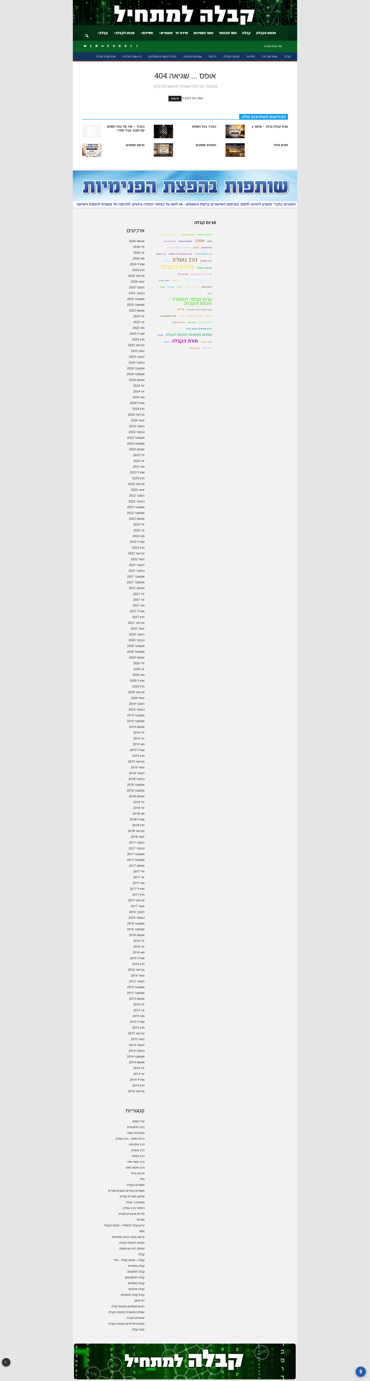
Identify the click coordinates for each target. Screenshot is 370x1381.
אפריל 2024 (137, 403)
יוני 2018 (139, 808)
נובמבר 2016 (137, 918)
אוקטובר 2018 (136, 784)
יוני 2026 (139, 252)
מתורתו (171, 287)
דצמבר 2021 (137, 565)
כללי (142, 1179)
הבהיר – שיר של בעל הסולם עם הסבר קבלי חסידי (126, 128)
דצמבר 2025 (137, 287)
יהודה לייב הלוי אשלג (197, 280)
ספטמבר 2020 (136, 651)
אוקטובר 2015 (136, 987)
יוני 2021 (139, 599)
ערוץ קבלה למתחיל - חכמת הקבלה (190, 301)
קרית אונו (192, 322)
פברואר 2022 (136, 553)
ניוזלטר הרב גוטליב (134, 1208)
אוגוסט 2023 (137, 449)
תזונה (166, 342)
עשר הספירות (203, 33)
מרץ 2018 (138, 825)
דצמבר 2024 (137, 357)
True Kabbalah (188, 234)
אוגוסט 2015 (137, 998)
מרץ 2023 (138, 478)
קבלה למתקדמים (135, 1277)
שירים (160, 335)
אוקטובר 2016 (136, 923)
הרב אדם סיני (137, 1144)
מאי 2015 (139, 1016)
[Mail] (114, 46)
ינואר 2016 (138, 975)
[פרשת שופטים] (91, 150)
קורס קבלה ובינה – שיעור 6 (270, 127)
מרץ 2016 (138, 964)
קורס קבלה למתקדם (133, 1295)
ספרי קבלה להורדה (273, 46)
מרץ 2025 (138, 339)
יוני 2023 (139, 461)
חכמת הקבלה (266, 33)
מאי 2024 (139, 397)
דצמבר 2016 (137, 912)
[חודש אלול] (235, 150)
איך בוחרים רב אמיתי (169, 234)
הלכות (212, 56)
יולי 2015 (139, 1004)
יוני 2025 (139, 322)
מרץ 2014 (138, 1085)
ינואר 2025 (138, 351)
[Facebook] (137, 46)
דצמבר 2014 (137, 1045)
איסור (209, 241)
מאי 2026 (139, 258)
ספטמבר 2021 (136, 582)
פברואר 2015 (136, 1033)
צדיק (180, 309)
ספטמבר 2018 (136, 790)
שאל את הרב (269, 56)
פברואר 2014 (136, 1091)
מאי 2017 (139, 883)
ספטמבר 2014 (136, 1056)
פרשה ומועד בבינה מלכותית (128, 1237)
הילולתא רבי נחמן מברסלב (178, 247)
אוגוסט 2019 (137, 727)
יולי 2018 (139, 802)
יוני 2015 (139, 1010)
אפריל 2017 (137, 889)
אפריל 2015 (137, 1022)
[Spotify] (96, 46)
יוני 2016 (139, 946)
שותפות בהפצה (192, 56)
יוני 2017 (139, 877)
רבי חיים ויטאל (178, 322)
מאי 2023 (139, 466)
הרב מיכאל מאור (135, 1167)
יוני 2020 (139, 669)
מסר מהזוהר (228, 33)
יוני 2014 (139, 1074)
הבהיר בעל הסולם (204, 127)
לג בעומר (176, 280)
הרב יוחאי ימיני (136, 1162)
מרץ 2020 (138, 686)
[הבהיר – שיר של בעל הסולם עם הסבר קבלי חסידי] (91, 131)
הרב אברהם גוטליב (203, 254)
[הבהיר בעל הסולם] (163, 131)
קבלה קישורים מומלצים (162, 56)
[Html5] (125, 46)
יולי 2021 (139, 594)
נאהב (162, 287)
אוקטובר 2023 (136, 438)
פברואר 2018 (136, 831)
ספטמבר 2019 (136, 721)
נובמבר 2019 (137, 709)
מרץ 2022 (138, 547)
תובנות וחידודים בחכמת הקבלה (126, 1323)
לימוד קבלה (164, 280)
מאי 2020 (139, 675)
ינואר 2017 (138, 906)
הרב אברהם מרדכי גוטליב (180, 254)
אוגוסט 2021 (137, 588)
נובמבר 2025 (137, 293)
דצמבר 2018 (137, 773)
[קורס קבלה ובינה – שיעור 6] (235, 131)
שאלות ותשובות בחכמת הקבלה (126, 1312)
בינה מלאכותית (136, 1127)
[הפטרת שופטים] (163, 150)
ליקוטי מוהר (207, 287)
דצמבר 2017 (137, 842)
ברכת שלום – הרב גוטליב (130, 1138)
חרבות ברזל (138, 1173)
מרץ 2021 (138, 617)
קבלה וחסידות (136, 1266)
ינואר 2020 (138, 698)
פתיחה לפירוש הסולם (132, 1248)
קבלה (246, 33)
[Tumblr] (91, 46)
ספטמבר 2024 (136, 374)
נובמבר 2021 (137, 571)
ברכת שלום (207, 247)
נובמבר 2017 (137, 848)
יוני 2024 (139, 391)
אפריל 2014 (137, 1079)
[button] (86, 33)
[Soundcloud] (102, 46)
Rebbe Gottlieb (205, 234)
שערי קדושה (206, 342)
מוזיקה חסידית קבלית (132, 1196)
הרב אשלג (161, 254)
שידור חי (181, 33)
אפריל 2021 (137, 611)
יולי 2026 (139, 247)
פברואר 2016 (136, 970)
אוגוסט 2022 (137, 518)
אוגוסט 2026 (137, 241)
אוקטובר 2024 (136, 368)
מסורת (179, 287)
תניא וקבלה (194, 348)
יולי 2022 (139, 524)
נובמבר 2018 (137, 779)
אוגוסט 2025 (137, 310)
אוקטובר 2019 (136, 715)
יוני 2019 (139, 738)
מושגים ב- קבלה (135, 1202)
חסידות (147, 33)
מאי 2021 (139, 605)
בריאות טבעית (169, 241)
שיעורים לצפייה (135, 1318)
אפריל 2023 (137, 472)
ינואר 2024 (138, 420)
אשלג (199, 241)
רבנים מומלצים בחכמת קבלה (128, 1306)
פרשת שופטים (135, 145)
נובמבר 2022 (137, 501)
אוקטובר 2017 (136, 854)
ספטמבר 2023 (136, 443)
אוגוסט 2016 (137, 935)
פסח (142, 1231)
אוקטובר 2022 (136, 507)
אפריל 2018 (137, 819)
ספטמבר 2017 (136, 860)
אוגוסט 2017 (137, 865)
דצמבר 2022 (137, 495)
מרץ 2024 (138, 409)
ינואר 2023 (138, 490)
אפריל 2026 (137, 264)
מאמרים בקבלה (136, 1185)
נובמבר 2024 (137, 362)
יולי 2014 (139, 1068)
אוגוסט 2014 (137, 1062)
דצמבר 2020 (137, 634)
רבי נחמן (140, 1300)
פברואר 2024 (136, 414)
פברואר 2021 (136, 623)
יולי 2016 (139, 941)
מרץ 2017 (138, 894)
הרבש (167, 261)
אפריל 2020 (137, 680)
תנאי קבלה (138, 1329)
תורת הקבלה (185, 341)
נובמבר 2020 (137, 640)
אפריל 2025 (137, 333)
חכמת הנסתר (204, 267)
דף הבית (175, 98)
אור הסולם (138, 1121)
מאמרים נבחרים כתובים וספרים (126, 1190)
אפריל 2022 (137, 542)
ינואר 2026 (138, 281)
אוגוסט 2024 (137, 380)
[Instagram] (120, 46)
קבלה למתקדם (136, 1271)
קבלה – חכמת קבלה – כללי (129, 1260)
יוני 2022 (139, 530)
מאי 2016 (139, 952)
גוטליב (196, 247)
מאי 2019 (139, 744)
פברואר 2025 (136, 345)
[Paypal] (108, 46)
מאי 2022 (139, 536)
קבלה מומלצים (136, 1283)
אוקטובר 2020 (136, 646)
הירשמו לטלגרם (132, 56)
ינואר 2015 (138, 1039)
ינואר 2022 (138, 559)
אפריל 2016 (137, 958)
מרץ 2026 (138, 270)
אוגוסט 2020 (137, 657)
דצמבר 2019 (137, 704)
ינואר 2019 (138, 767)
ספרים (141, 1219)
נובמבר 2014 (137, 1051)
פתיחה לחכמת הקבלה (132, 1243)
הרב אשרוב (138, 1150)
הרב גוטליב (138, 1156)
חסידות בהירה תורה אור (201, 274)
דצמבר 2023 (137, 426)
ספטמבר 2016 (136, 929)
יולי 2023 (139, 455)
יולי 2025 (139, 316)
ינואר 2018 (138, 837)
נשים (210, 293)
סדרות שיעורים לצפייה (131, 1214)
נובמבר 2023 (137, 432)
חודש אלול (281, 145)
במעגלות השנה (136, 1133)
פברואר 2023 (136, 484)
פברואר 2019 (136, 761)
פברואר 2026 (136, 276)
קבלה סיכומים (137, 1289)
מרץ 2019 (138, 756)
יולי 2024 (139, 385)
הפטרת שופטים (206, 145)
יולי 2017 (139, 871)
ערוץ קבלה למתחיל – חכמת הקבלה (124, 1225)
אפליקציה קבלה (106, 56)
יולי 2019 (139, 732)
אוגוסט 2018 (137, 796)
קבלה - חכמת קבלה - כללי (195, 316)
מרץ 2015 (138, 1027)
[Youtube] (85, 46)
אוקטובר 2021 (136, 576)
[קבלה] (185, 12)
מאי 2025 (139, 328)
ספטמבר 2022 (136, 513)
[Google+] (131, 46)
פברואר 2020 (136, 692)
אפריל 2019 (137, 750)
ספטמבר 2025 (136, 305)
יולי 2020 (139, 663)
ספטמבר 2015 (136, 993)
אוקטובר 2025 (136, 299)
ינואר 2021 (138, 628)
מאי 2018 (139, 813)
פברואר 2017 (136, 900)
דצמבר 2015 (137, 981)
